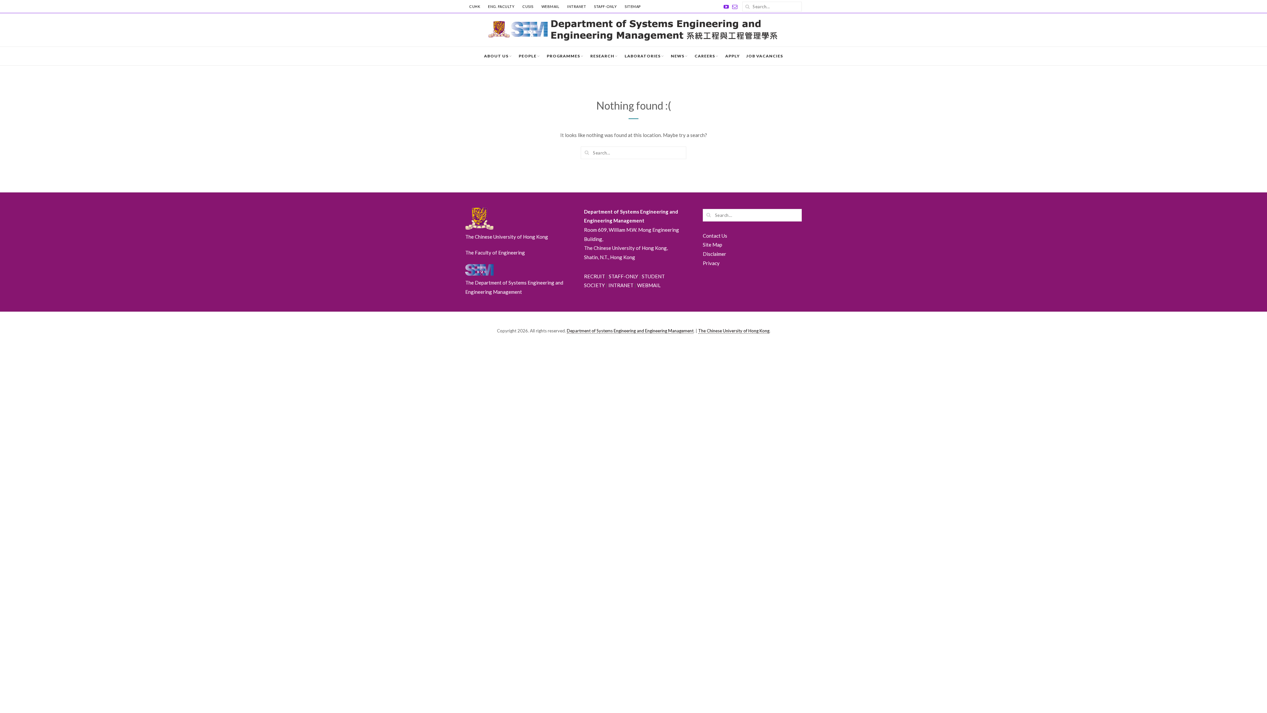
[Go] (747, 7)
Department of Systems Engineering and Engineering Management (630, 330)
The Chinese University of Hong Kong (733, 330)
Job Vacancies (764, 55)
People (527, 55)
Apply (732, 55)
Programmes (563, 55)
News (677, 55)
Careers (705, 55)
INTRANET (576, 6)
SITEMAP (633, 6)
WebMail (550, 6)
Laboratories (643, 55)
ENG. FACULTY (501, 6)
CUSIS (528, 6)
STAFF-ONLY (605, 6)
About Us (496, 55)
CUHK (474, 6)
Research (602, 55)
